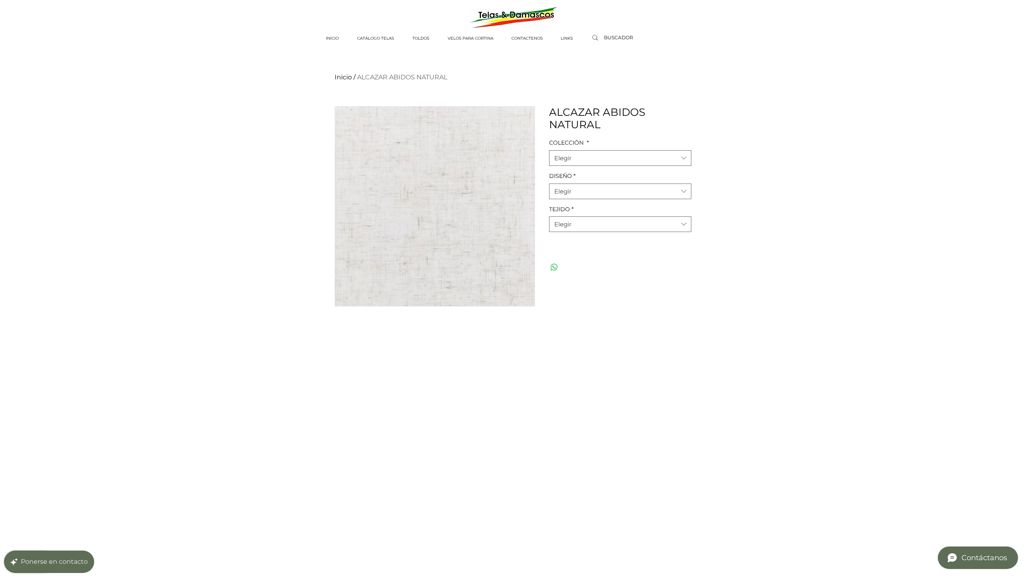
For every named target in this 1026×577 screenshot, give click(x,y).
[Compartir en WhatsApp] (554, 267)
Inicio (343, 77)
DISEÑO (562, 176)
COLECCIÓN (569, 142)
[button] (375, 38)
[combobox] (620, 158)
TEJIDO (561, 209)
